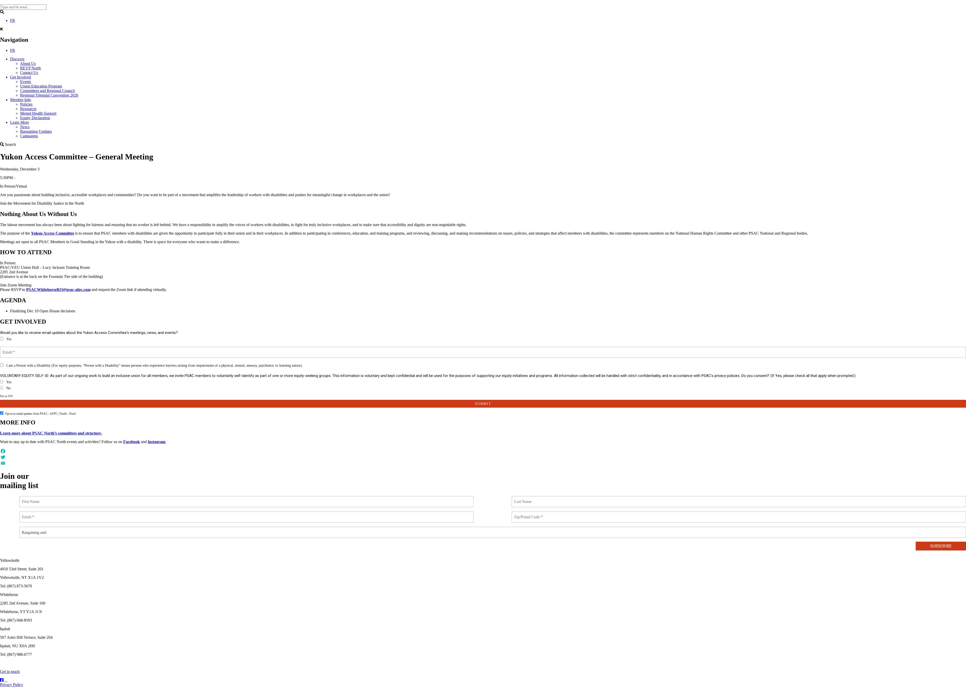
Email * (9, 349)
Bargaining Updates (36, 131)
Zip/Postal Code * (529, 514)
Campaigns (29, 136)
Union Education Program (41, 86)
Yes (8, 339)
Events (25, 81)
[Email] (483, 463)
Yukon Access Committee (52, 233)
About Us (28, 63)
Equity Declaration (35, 118)
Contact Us (29, 72)
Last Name (523, 498)
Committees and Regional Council (47, 91)
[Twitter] (483, 457)
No (8, 388)
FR (12, 20)
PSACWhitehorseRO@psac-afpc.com (58, 289)
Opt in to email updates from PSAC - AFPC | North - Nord (40, 413)
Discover (17, 59)
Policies (26, 104)
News (24, 127)
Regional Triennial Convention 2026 (49, 95)
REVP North (30, 68)
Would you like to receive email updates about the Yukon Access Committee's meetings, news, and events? (89, 332)
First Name (31, 498)
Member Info (20, 100)
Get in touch (10, 671)
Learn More (19, 122)
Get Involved (20, 77)
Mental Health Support (38, 113)
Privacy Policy (11, 684)
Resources (28, 109)
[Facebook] (483, 451)
